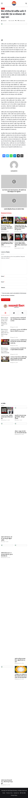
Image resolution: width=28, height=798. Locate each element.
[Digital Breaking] (14, 3)
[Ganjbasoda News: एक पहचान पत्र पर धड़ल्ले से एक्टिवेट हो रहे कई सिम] (5, 350)
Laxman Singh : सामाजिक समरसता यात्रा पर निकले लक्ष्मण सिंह (7, 417)
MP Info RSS (23, 792)
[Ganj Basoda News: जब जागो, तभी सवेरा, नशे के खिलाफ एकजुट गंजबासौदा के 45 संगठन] (5, 321)
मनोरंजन (3, 8)
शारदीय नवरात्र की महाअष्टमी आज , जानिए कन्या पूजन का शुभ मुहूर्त (7, 781)
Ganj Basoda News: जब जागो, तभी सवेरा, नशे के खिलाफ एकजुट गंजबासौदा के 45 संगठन (18, 319)
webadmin (4, 20)
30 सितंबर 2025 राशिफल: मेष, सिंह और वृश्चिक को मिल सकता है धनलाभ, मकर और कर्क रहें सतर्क (21, 676)
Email (3, 281)
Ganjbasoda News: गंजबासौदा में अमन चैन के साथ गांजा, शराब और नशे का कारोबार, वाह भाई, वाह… (18, 341)
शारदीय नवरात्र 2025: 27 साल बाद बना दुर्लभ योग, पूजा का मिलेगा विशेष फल (7, 554)
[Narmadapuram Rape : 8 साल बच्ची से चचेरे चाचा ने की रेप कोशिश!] (7, 237)
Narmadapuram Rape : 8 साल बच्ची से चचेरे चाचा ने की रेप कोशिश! (7, 243)
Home (3, 792)
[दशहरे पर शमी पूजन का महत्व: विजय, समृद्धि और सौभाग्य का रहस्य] (21, 600)
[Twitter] (7, 155)
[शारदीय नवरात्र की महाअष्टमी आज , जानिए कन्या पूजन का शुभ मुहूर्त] (7, 722)
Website (3, 287)
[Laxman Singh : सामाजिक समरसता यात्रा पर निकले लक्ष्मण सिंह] (7, 410)
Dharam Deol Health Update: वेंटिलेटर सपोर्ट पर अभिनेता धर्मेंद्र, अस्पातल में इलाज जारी (21, 244)
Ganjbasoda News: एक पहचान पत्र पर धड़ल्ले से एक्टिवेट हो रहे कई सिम (18, 348)
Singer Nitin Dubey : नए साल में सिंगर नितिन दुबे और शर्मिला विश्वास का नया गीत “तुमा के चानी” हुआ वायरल (21, 227)
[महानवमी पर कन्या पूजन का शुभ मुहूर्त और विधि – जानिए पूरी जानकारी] (21, 410)
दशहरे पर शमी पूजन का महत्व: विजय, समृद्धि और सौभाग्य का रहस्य (20, 660)
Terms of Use (9, 792)
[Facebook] (3, 155)
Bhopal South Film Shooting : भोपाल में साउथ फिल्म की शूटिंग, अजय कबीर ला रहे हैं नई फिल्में (6, 227)
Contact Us (16, 792)
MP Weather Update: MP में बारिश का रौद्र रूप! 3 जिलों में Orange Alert (18, 330)
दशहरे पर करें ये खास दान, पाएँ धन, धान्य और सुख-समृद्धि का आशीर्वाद (6, 538)
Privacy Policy (14, 795)
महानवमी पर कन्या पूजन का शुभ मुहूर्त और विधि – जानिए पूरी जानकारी (20, 417)
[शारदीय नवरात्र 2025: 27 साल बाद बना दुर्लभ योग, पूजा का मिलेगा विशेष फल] (7, 547)
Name (3, 276)
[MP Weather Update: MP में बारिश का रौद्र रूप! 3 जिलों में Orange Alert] (5, 333)
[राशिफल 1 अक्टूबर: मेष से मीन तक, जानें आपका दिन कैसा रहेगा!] (21, 426)
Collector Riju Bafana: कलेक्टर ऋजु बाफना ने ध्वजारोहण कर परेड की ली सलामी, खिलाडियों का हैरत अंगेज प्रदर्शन (18, 358)
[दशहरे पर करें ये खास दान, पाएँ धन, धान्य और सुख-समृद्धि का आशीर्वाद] (7, 479)
